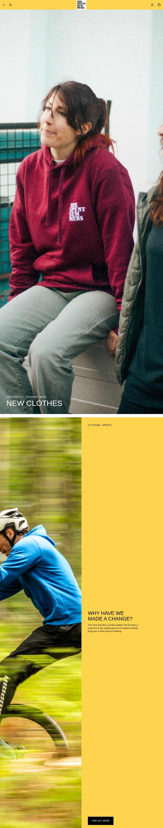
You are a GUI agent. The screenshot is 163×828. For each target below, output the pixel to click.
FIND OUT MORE (101, 820)
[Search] (10, 4)
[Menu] (3, 4)
